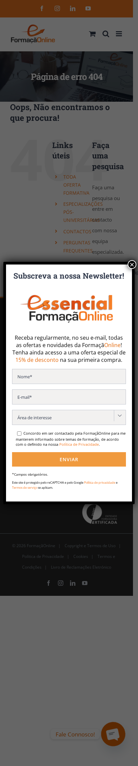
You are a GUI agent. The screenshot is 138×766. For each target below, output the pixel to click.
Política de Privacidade (79, 444)
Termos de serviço (24, 487)
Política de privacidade (99, 482)
